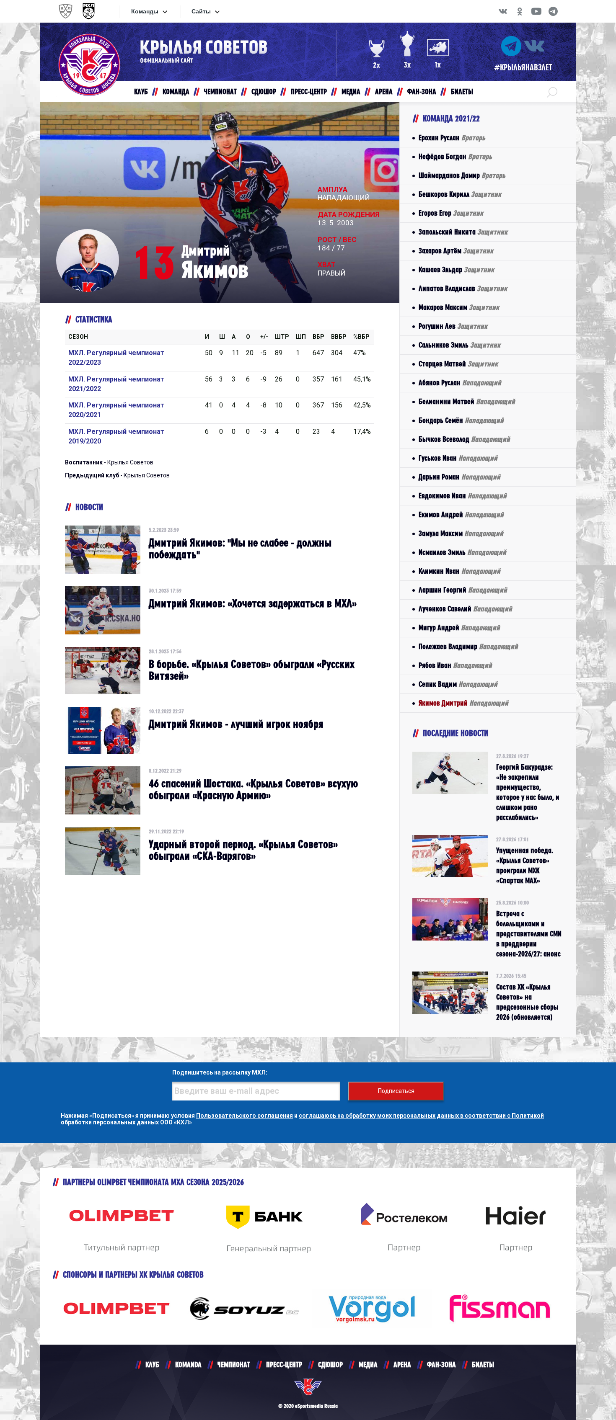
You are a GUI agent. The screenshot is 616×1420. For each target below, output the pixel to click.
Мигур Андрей (459, 627)
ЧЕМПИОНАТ (233, 1364)
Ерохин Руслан (452, 138)
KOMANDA (188, 1364)
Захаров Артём (456, 251)
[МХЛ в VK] (502, 11)
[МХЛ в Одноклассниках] (519, 11)
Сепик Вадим (458, 684)
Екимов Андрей (461, 514)
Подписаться (396, 1091)
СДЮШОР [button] (263, 91)
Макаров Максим (459, 307)
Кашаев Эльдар (456, 269)
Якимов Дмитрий (463, 703)
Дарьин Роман (459, 477)
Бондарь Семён (461, 420)
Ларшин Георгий (463, 590)
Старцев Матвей (458, 364)
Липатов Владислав (463, 288)
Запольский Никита (463, 232)
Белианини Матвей (467, 401)
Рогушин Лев (453, 326)
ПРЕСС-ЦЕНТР (284, 1364)
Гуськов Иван (458, 458)
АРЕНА (402, 1364)
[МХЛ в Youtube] (536, 11)
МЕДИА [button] (351, 91)
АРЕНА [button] (384, 91)
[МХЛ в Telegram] (553, 11)
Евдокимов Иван (463, 496)
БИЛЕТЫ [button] (462, 91)
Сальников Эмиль (459, 345)
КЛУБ (152, 1364)
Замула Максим (461, 533)
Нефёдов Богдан (455, 156)
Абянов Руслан (460, 383)
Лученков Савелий (465, 609)
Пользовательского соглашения (244, 1115)
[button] (552, 91)
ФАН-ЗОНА (441, 1364)
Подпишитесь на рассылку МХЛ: (219, 1072)
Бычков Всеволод (464, 439)
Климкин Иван (459, 571)
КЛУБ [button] (141, 91)
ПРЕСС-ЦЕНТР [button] (309, 91)
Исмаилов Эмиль (462, 552)
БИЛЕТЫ (483, 1364)
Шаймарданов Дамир (462, 175)
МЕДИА (368, 1364)
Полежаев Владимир (468, 646)
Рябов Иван (455, 665)
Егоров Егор (451, 213)
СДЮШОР (330, 1364)
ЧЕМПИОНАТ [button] (220, 91)
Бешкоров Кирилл (460, 194)
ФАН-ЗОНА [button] (421, 91)
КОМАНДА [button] (176, 91)
